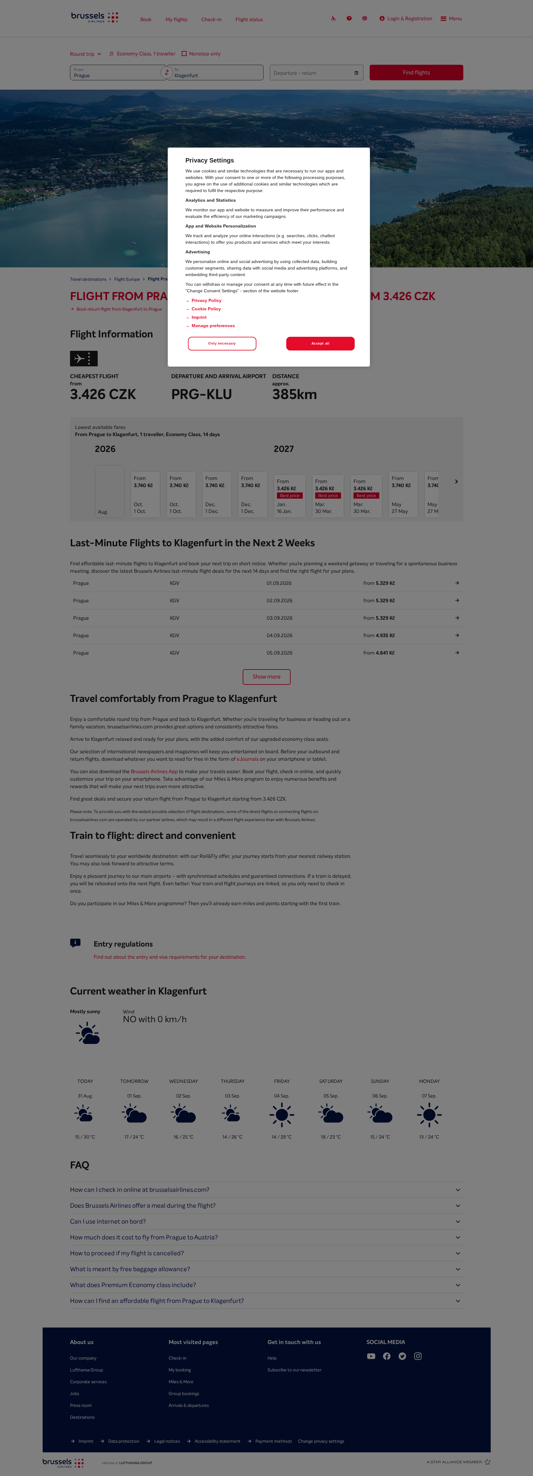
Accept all (320, 343)
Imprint (199, 317)
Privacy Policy (207, 300)
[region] (269, 257)
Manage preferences (213, 325)
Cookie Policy (206, 308)
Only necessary (222, 343)
